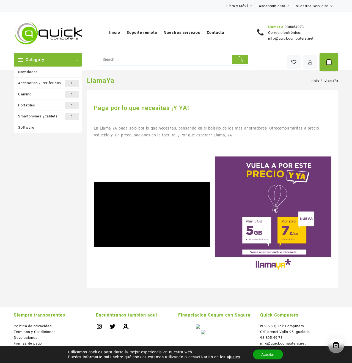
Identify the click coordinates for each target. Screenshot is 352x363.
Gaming (25, 94)
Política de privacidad (33, 326)
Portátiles (26, 105)
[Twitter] (112, 328)
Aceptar (268, 354)
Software (26, 127)
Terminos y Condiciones (35, 332)
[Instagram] (99, 328)
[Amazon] (125, 328)
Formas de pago (28, 343)
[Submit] (240, 59)
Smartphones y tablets (38, 116)
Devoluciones (26, 338)
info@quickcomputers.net (291, 38)
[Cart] (329, 62)
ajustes (233, 357)
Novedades (28, 72)
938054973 (294, 27)
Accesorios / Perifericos (39, 83)
